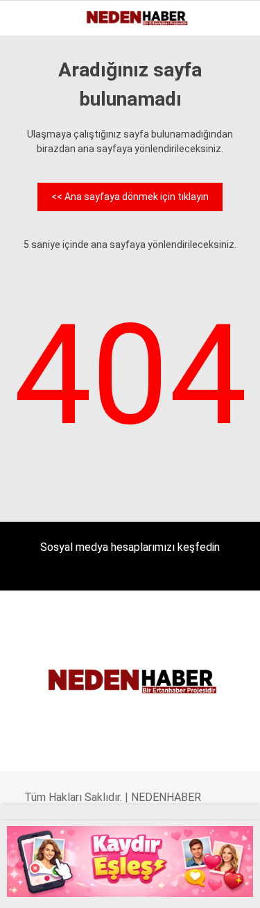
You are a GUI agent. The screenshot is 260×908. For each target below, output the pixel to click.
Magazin (42, 227)
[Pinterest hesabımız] (147, 885)
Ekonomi (41, 114)
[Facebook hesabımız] (31, 885)
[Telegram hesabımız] (176, 885)
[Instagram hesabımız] (89, 885)
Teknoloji (46, 311)
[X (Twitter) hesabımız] (60, 885)
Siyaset (40, 255)
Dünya (36, 170)
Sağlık (37, 283)
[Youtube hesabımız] (118, 885)
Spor (33, 199)
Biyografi (44, 143)
